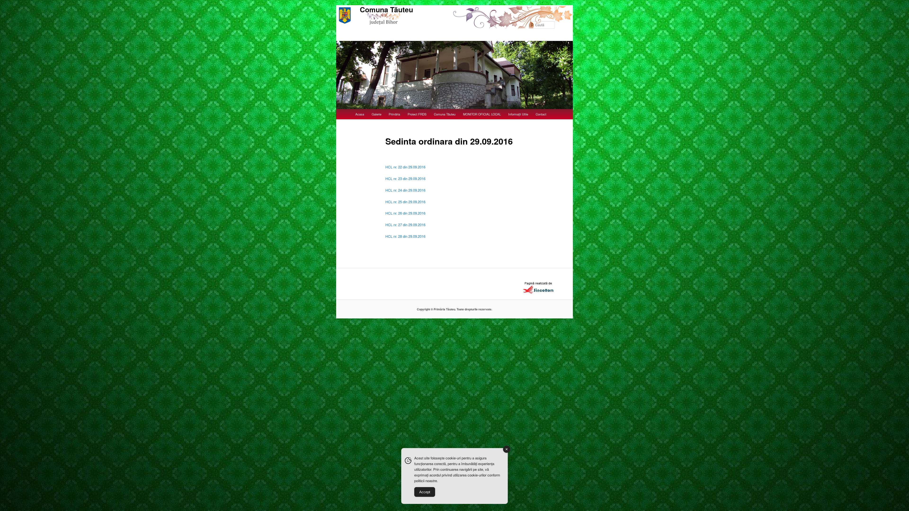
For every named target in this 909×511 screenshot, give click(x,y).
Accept (424, 492)
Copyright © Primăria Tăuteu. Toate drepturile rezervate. (454, 309)
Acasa (359, 114)
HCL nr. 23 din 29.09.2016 (405, 178)
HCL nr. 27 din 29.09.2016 (405, 224)
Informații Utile (518, 114)
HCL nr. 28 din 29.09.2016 (405, 236)
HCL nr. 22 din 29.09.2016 (405, 166)
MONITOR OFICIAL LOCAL (482, 114)
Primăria (394, 114)
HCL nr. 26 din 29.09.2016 (405, 213)
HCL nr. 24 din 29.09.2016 (405, 190)
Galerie (376, 114)
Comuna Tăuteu (386, 9)
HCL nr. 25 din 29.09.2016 (405, 201)
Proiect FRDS (417, 114)
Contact (541, 114)
